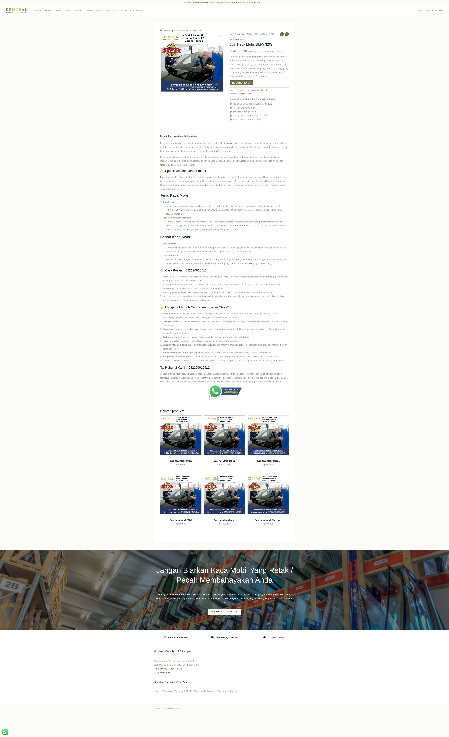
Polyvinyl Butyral (175, 210)
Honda (58, 11)
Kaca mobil (165, 177)
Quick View (180, 452)
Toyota (37, 11)
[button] (220, 36)
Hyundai (90, 11)
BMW (107, 11)
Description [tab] (166, 136)
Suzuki (68, 11)
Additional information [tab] (185, 136)
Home (163, 30)
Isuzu (99, 11)
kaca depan (231, 143)
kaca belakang (242, 225)
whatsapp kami (193, 280)
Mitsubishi (78, 11)
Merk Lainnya (136, 11)
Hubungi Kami (437, 11)
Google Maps (163, 672)
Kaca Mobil (240, 34)
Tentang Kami (422, 11)
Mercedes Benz (120, 11)
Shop (171, 30)
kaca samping (250, 263)
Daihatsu (48, 11)
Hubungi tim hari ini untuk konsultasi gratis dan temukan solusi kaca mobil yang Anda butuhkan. (224, 2)
